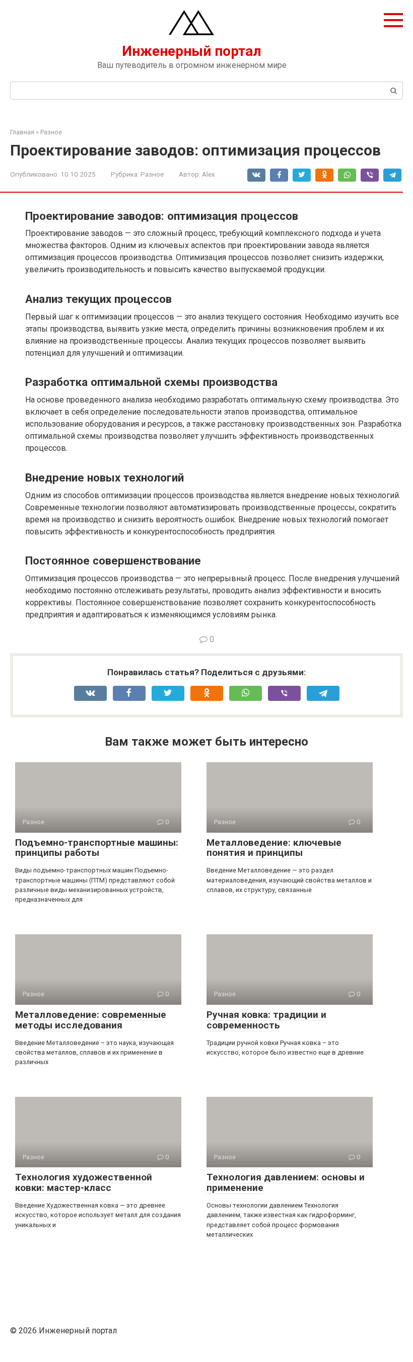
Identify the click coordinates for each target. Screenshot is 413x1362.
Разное (152, 174)
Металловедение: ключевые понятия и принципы (273, 848)
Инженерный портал (191, 51)
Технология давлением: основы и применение (285, 1182)
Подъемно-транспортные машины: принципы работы (96, 848)
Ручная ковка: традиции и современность (266, 1020)
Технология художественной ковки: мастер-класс (83, 1182)
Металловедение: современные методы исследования (90, 1020)
